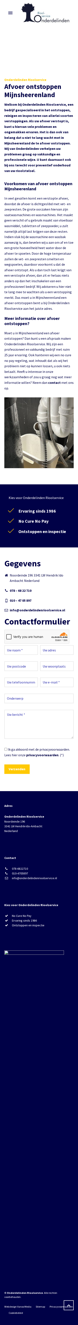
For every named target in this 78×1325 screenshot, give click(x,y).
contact (54, 382)
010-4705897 (20, 873)
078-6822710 (20, 869)
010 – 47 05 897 (20, 600)
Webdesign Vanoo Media (17, 1306)
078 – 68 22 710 (20, 590)
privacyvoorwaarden (42, 755)
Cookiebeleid (16, 1312)
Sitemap (40, 1306)
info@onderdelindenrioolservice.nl (37, 610)
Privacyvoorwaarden (61, 1306)
